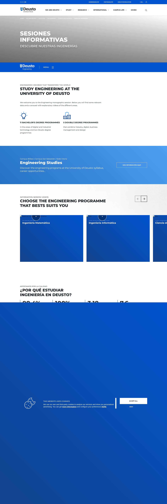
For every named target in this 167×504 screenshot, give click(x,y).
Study (68, 10)
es (20, 2)
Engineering (51, 18)
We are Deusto (52, 10)
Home (22, 18)
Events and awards (65, 18)
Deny (131, 407)
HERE (104, 407)
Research (82, 10)
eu (23, 2)
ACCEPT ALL (133, 401)
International (100, 10)
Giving (134, 10)
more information (69, 407)
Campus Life (118, 10)
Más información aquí (132, 165)
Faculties (42, 18)
